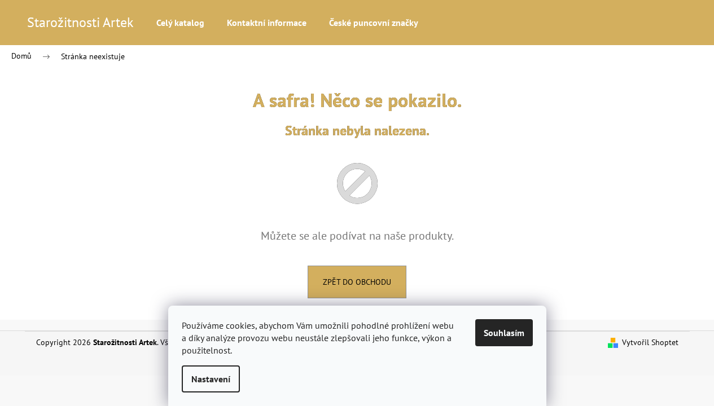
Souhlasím (504, 332)
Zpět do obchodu (357, 282)
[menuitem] (180, 22)
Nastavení (210, 379)
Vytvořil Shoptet (650, 342)
